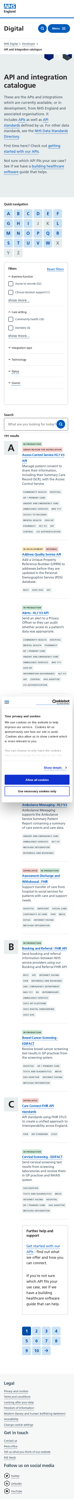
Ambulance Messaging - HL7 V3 (44, 805)
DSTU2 (27, 920)
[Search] (60, 424)
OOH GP (49, 520)
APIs (21, 119)
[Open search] (42, 28)
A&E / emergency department (41, 986)
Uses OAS (37, 590)
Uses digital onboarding (38, 1009)
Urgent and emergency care (41, 503)
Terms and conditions (17, 1396)
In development (33, 549)
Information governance (39, 673)
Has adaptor (52, 679)
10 (36, 1350)
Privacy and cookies (16, 1391)
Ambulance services (35, 509)
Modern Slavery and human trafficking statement (34, 1414)
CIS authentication (48, 531)
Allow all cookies (37, 779)
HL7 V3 (43, 526)
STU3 (54, 1134)
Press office (10, 1447)
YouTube (16, 1491)
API (52, 526)
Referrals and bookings (38, 853)
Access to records (35, 514)
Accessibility (11, 1419)
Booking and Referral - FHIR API (44, 948)
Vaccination (30, 1188)
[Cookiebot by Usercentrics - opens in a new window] (52, 702)
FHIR (53, 914)
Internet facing (44, 920)
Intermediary (50, 992)
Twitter (15, 1476)
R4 (37, 992)
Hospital (55, 492)
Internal (51, 549)
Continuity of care (35, 914)
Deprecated (30, 870)
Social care (59, 908)
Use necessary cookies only (37, 791)
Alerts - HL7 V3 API (35, 613)
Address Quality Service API (41, 554)
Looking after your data (19, 1402)
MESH (62, 914)
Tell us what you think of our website (27, 1452)
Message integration (36, 847)
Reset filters (55, 269)
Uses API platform (34, 1003)
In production (32, 444)
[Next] (46, 1350)
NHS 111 (56, 509)
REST (26, 590)
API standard (40, 1134)
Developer (28, 44)
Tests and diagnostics (37, 1071)
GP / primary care (34, 497)
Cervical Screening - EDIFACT (42, 1157)
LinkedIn (16, 1483)
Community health (35, 492)
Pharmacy (29, 526)
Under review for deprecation (42, 449)
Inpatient (43, 908)
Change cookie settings (18, 1425)
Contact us (10, 1440)
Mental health (32, 520)
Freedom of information (19, 1408)
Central (28, 531)
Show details (53, 767)
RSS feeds (10, 1457)
